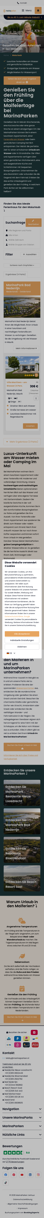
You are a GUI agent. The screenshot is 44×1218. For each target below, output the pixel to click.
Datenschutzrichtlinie (14, 616)
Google (27, 616)
